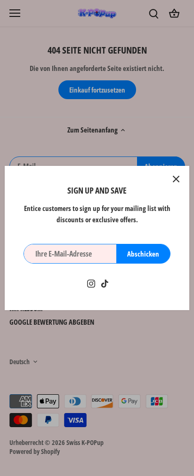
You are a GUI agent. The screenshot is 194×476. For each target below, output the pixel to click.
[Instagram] (91, 283)
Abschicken (143, 253)
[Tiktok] (105, 283)
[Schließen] (176, 179)
